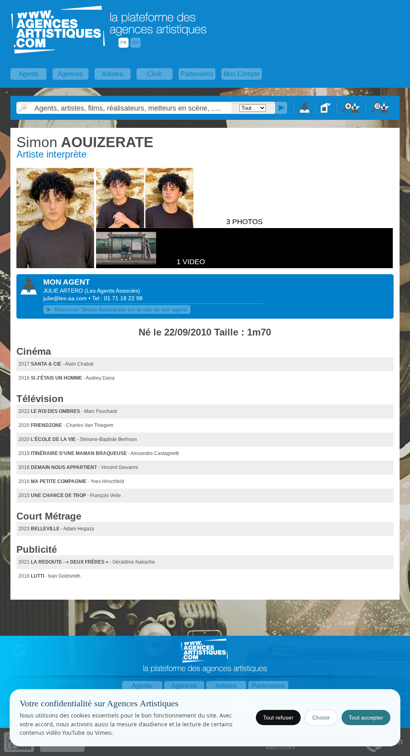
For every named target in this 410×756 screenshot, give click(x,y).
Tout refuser (278, 717)
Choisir (321, 717)
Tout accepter (366, 717)
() (112, 290)
